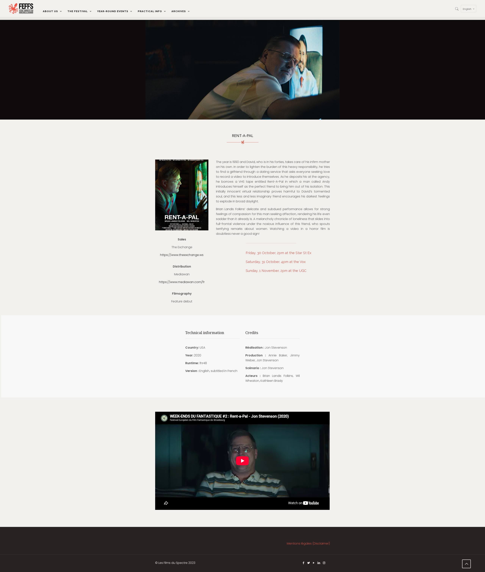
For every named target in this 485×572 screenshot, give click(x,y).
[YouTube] (314, 563)
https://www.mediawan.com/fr (182, 282)
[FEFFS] (21, 8)
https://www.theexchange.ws (181, 255)
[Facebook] (304, 563)
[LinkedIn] (319, 563)
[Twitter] (309, 563)
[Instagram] (324, 563)
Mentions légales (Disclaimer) (308, 543)
